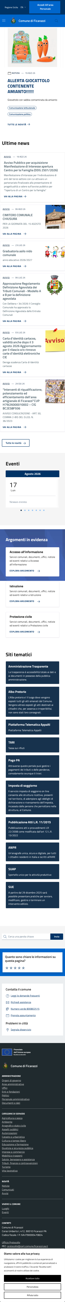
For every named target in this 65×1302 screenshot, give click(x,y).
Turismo (6, 1167)
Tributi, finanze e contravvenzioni (20, 1163)
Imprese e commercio (13, 1152)
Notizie (5, 1186)
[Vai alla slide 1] (21, 510)
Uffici (4, 1088)
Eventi (5, 1212)
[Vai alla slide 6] (40, 510)
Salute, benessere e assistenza (18, 1159)
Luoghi (5, 1208)
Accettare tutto (32, 1278)
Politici (5, 1095)
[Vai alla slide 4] (32, 510)
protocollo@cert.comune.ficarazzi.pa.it (27, 1246)
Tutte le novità (14, 443)
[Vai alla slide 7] (43, 510)
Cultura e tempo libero (14, 1140)
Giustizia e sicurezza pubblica (17, 1148)
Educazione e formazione (15, 1144)
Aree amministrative (13, 1084)
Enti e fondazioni (11, 1092)
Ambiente (7, 1122)
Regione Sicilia (11, 7)
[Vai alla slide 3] (28, 510)
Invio (56, 936)
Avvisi (5, 1193)
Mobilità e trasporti (12, 1155)
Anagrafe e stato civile (14, 1125)
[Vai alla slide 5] (36, 510)
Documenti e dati (11, 1103)
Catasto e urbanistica (13, 1137)
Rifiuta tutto (32, 1295)
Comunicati (8, 1189)
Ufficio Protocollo (11, 1242)
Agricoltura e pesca (12, 1118)
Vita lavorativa (10, 1171)
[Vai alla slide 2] (25, 510)
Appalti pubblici (10, 1129)
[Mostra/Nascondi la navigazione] (4, 20)
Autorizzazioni (9, 1133)
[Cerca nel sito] (56, 21)
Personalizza (32, 1286)
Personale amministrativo (16, 1099)
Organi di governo (11, 1080)
